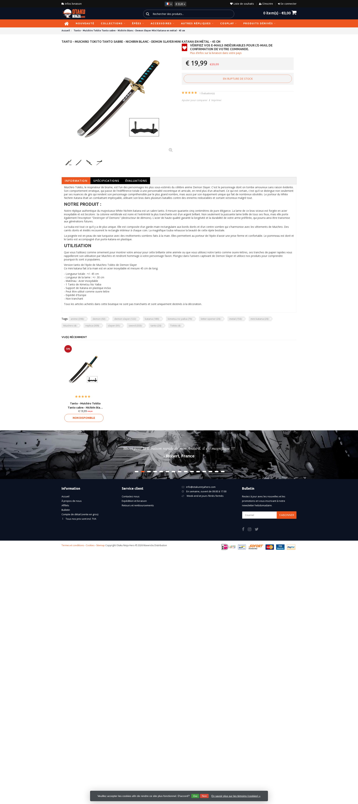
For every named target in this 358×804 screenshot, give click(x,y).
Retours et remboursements (138, 505)
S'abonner (286, 515)
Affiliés (65, 505)
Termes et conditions (73, 545)
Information (76, 180)
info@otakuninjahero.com (201, 487)
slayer (114, 325)
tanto (156, 325)
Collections (112, 23)
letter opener (210, 318)
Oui (195, 795)
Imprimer (216, 100)
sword (135, 325)
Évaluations (136, 180)
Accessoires (161, 23)
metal (235, 318)
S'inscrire (267, 3)
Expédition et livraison (134, 501)
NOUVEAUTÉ (85, 23)
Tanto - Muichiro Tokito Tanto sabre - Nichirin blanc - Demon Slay (85, 406)
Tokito (175, 325)
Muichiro (69, 325)
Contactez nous (130, 496)
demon (99, 318)
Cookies (90, 545)
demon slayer (125, 318)
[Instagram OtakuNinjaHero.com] (251, 529)
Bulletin (66, 510)
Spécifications (106, 180)
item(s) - (277, 13)
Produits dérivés (258, 23)
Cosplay (227, 23)
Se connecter (288, 3)
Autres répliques (196, 23)
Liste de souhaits (243, 3)
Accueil (65, 496)
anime (77, 318)
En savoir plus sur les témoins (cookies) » (235, 795)
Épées (136, 23)
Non (204, 795)
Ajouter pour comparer (195, 100)
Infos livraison (73, 3)
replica (92, 325)
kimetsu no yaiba (180, 318)
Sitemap (100, 545)
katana (152, 318)
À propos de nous (72, 501)
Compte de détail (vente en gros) (80, 514)
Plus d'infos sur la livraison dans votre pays (216, 53)
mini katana (259, 318)
